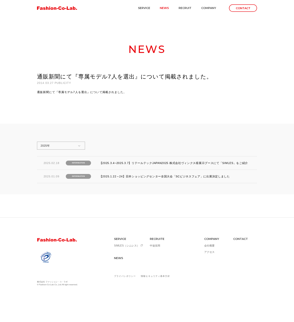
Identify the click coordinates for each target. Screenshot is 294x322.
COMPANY (208, 8)
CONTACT (240, 239)
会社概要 (209, 245)
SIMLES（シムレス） (126, 245)
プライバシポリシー (125, 276)
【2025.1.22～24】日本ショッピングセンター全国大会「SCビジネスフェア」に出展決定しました (164, 176)
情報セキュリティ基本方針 (155, 276)
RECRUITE (157, 239)
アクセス (209, 251)
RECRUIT (185, 8)
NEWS (164, 8)
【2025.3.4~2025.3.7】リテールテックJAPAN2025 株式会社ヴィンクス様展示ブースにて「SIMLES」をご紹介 (173, 163)
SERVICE (144, 8)
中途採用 (155, 245)
